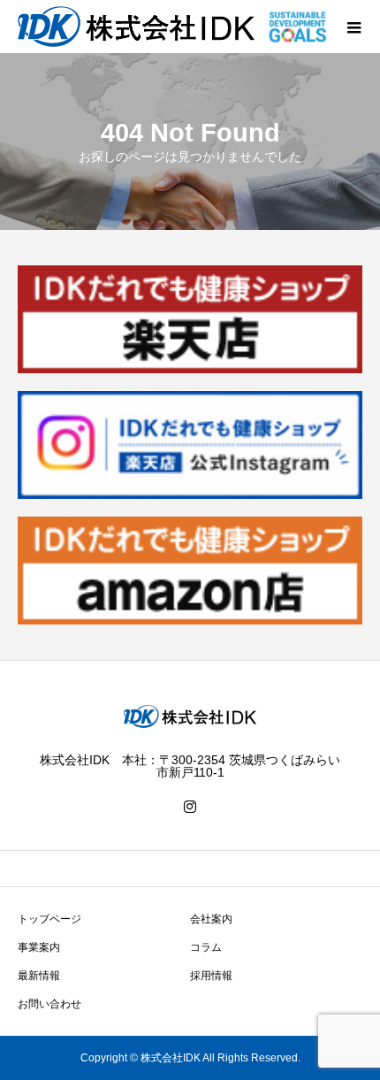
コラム (206, 947)
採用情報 (211, 975)
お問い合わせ (49, 1004)
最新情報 (39, 975)
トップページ (49, 919)
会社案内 (211, 919)
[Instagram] (190, 806)
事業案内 (39, 947)
